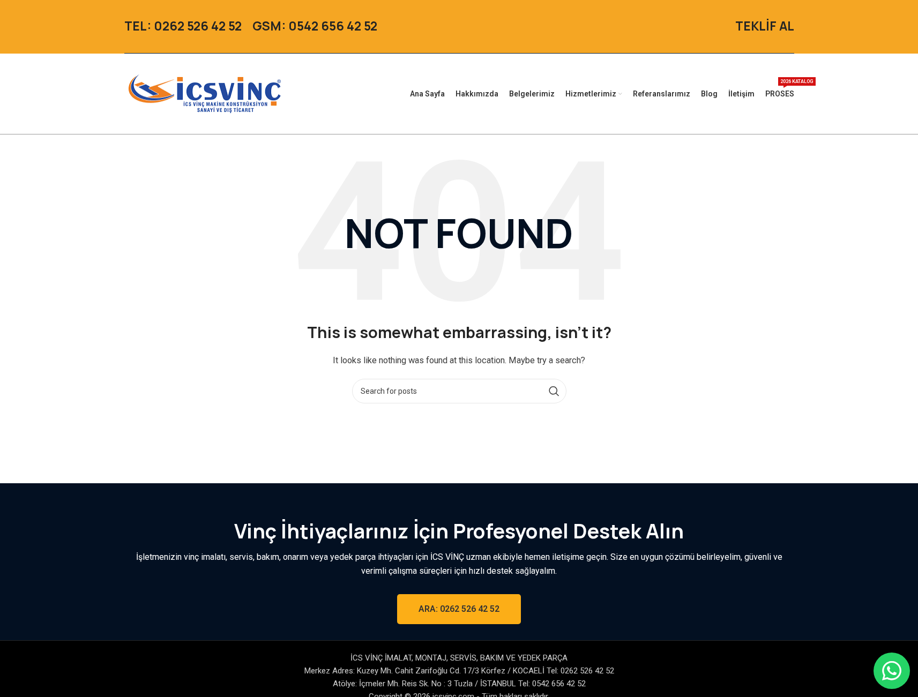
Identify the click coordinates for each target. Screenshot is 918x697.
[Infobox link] (183, 26)
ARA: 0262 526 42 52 (459, 609)
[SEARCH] (554, 391)
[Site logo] (204, 93)
